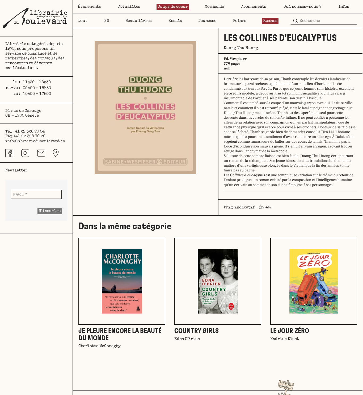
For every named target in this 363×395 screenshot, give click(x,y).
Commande (214, 7)
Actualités (129, 7)
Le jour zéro (289, 331)
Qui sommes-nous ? (302, 7)
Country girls (196, 331)
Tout (82, 21)
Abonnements (253, 7)
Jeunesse (207, 21)
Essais (175, 21)
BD (106, 21)
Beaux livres (138, 21)
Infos (344, 7)
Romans (270, 21)
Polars (239, 21)
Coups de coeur (173, 7)
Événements (89, 7)
